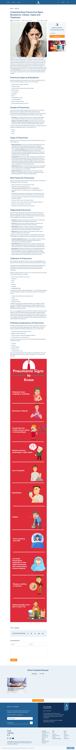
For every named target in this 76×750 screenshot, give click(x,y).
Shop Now (53, 48)
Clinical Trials (66, 735)
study (18, 311)
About (13, 2)
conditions (16, 627)
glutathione (12, 306)
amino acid (19, 303)
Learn (18, 2)
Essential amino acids (16, 288)
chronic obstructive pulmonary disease (20, 188)
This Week (34, 673)
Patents (65, 737)
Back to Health (38, 700)
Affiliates (43, 740)
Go (31, 723)
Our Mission (44, 734)
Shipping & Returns (56, 735)
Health (17, 8)
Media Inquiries (45, 737)
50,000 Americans (16, 68)
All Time (42, 673)
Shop (8, 2)
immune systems (32, 167)
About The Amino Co (46, 732)
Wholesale (44, 742)
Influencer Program (45, 741)
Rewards (54, 737)
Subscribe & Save (45, 735)
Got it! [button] (70, 748)
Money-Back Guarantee (56, 738)
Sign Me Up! (57, 36)
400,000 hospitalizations (20, 149)
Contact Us (54, 734)
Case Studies (66, 738)
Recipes (65, 734)
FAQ (53, 732)
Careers (43, 738)
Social (65, 732)
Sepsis (13, 333)
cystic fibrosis (36, 188)
